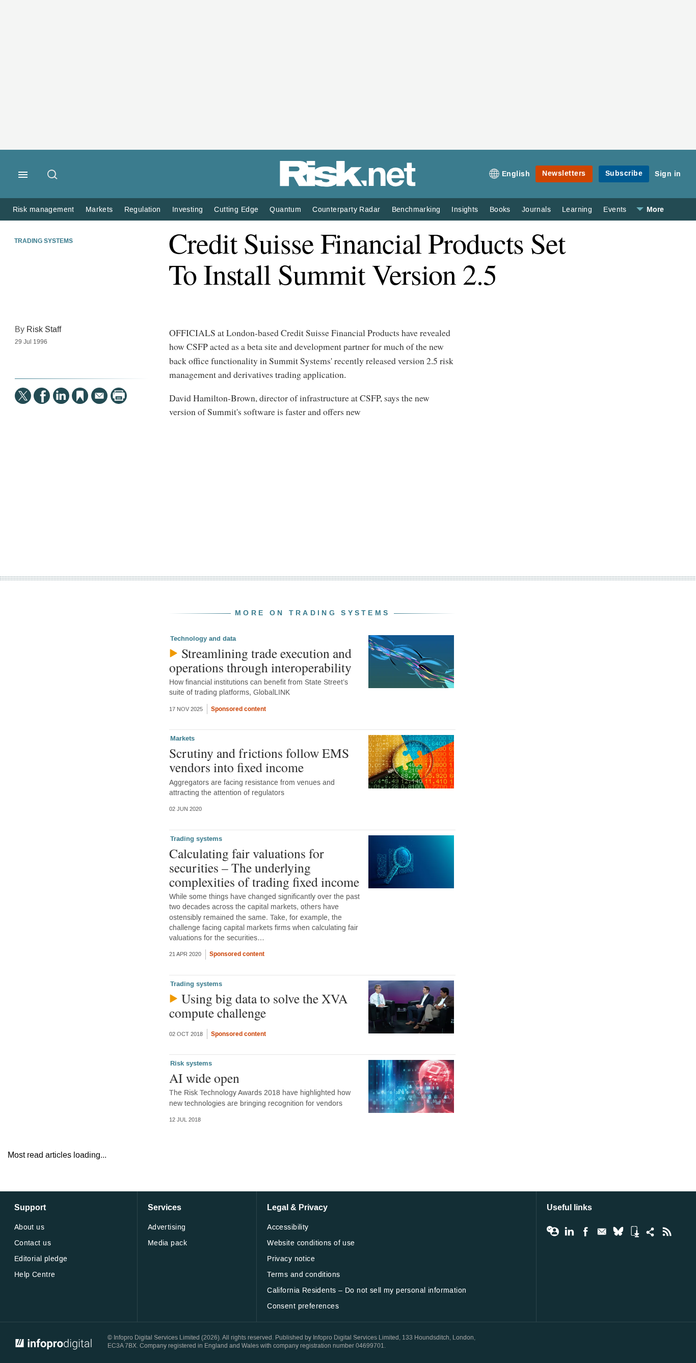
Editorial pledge (41, 1259)
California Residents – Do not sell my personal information (366, 1290)
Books (500, 209)
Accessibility (287, 1227)
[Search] (53, 175)
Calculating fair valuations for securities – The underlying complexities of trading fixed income (264, 867)
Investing (187, 209)
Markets (99, 209)
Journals (536, 209)
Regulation (142, 209)
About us (29, 1227)
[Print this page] (119, 396)
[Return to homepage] (348, 184)
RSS (667, 1231)
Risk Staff (43, 329)
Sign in (668, 174)
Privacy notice (291, 1259)
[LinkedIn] (61, 396)
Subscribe (624, 173)
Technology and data (203, 638)
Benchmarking (416, 209)
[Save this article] (80, 396)
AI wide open (204, 1078)
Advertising (167, 1227)
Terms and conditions (303, 1274)
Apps (634, 1231)
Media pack (167, 1243)
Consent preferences (303, 1306)
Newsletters (564, 173)
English (516, 174)
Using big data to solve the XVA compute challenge (258, 1005)
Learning (577, 209)
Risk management (43, 209)
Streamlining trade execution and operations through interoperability (260, 660)
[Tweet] (23, 396)
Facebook (585, 1231)
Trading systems (43, 241)
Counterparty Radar (346, 209)
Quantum (285, 209)
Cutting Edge (236, 209)
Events (614, 209)
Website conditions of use (311, 1243)
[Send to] (99, 396)
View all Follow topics (553, 1231)
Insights (464, 209)
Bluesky (618, 1231)
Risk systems (191, 1063)
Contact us (32, 1243)
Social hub (651, 1231)
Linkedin (569, 1231)
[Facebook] (42, 396)
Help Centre (35, 1274)
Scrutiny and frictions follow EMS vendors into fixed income (259, 760)
